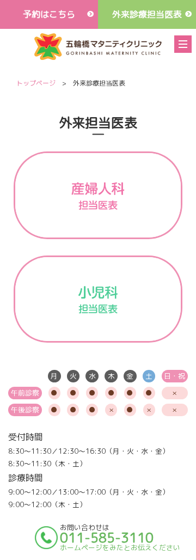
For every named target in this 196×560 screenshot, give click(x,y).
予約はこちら (49, 14)
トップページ (36, 83)
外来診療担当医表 (147, 14)
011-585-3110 (107, 537)
